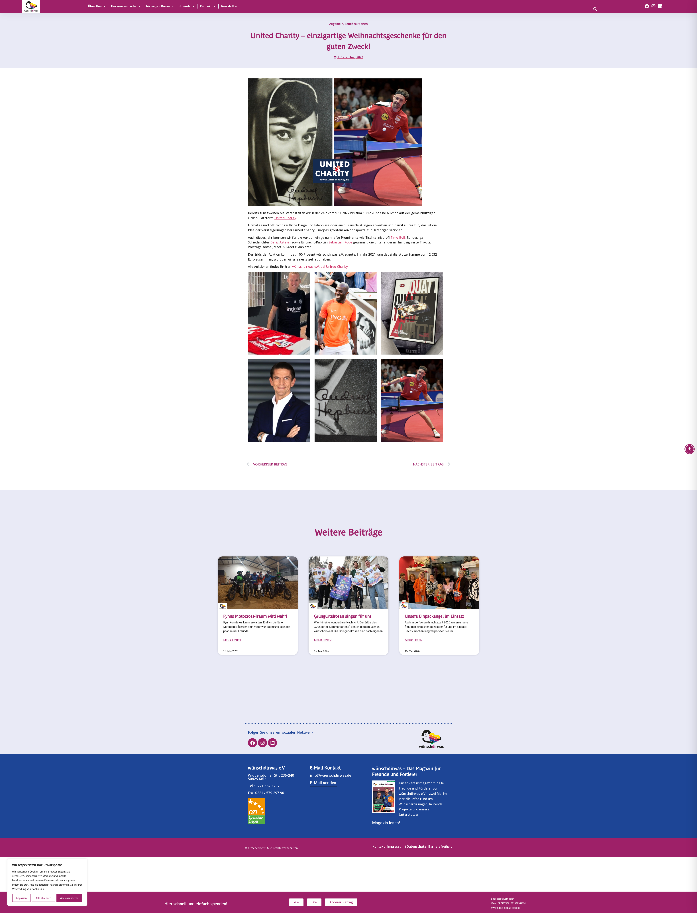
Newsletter (229, 6)
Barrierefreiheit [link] (440, 846)
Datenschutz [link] (416, 846)
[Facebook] (647, 6)
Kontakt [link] (379, 846)
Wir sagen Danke (158, 6)
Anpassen (21, 898)
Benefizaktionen (356, 24)
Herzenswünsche (123, 6)
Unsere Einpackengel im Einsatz (434, 615)
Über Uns (95, 6)
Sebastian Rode (340, 242)
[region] (47, 882)
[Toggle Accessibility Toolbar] (689, 449)
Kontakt (206, 6)
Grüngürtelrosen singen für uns (343, 615)
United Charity (285, 218)
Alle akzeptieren (69, 898)
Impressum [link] (395, 846)
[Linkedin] (660, 6)
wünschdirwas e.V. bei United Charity (320, 266)
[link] (609, 9)
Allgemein (336, 24)
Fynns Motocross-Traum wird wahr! (255, 615)
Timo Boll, (398, 237)
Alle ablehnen (43, 898)
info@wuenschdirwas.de (330, 775)
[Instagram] (654, 6)
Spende (185, 6)
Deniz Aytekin (280, 242)
